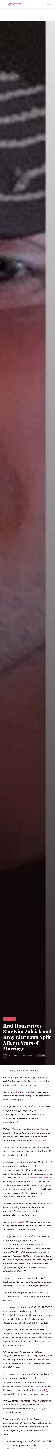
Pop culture (10, 1019)
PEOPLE (42, 1140)
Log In (48, 4)
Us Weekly (20, 1222)
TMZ (17, 1092)
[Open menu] (5, 4)
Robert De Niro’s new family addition (34, 1177)
